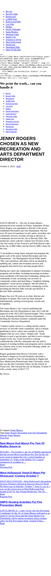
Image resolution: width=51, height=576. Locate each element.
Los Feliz (10, 24)
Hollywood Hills (13, 22)
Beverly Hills (12, 14)
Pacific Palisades (13, 29)
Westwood (10, 44)
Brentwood (11, 16)
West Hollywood (13, 42)
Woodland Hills (13, 47)
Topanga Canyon (13, 39)
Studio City (11, 37)
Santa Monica (12, 32)
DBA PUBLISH (13, 50)
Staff (18, 166)
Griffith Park (11, 19)
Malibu (9, 27)
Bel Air (9, 11)
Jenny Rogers (11, 433)
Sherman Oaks (12, 34)
